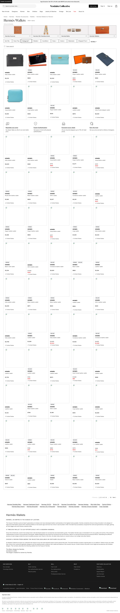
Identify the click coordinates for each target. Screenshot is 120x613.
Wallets (32, 17)
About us (99, 567)
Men (28, 11)
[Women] (26, 11)
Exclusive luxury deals (68, 128)
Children (34, 11)
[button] (116, 6)
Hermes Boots (61, 507)
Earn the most (94, 128)
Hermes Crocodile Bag (68, 504)
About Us (81, 11)
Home (5, 17)
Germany (23, 610)
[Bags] (44, 11)
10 (110, 497)
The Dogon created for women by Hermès (19, 552)
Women (22, 11)
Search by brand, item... (11, 6)
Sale (75, 11)
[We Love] (72, 11)
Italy (30, 610)
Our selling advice (56, 569)
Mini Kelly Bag (95, 504)
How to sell (54, 567)
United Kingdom (9, 610)
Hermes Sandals (74, 507)
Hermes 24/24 (46, 504)
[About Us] (85, 11)
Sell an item (93, 6)
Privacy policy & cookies (36, 588)
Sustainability (100, 569)
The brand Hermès (73, 542)
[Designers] (19, 11)
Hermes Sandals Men (14, 504)
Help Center (77, 567)
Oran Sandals (103, 507)
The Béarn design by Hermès (15, 549)
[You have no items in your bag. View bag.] (116, 6)
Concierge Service (8, 569)
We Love (68, 11)
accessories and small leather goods (57, 533)
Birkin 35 (56, 504)
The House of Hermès (12, 523)
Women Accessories (22, 17)
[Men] (31, 11)
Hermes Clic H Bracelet (47, 507)
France (3, 610)
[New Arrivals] (10, 11)
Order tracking (32, 567)
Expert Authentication (40, 128)
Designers (15, 11)
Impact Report (100, 571)
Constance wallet (11, 551)
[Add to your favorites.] (24, 73)
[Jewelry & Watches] (57, 11)
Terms (27, 588)
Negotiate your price (12, 128)
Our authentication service (35, 569)
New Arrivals (5, 11)
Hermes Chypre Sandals (89, 507)
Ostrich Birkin (106, 504)
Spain (27, 610)
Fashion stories (101, 576)
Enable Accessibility (6, 1)
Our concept (6, 567)
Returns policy (32, 571)
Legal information (20, 588)
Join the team (100, 574)
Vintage (61, 11)
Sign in (103, 6)
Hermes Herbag (83, 504)
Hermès (11, 17)
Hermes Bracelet (32, 507)
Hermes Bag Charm (18, 507)
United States (17, 610)
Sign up (110, 6)
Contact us (77, 569)
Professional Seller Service (58, 574)
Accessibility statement (9, 588)
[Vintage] (64, 11)
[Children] (38, 11)
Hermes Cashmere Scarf (31, 504)
